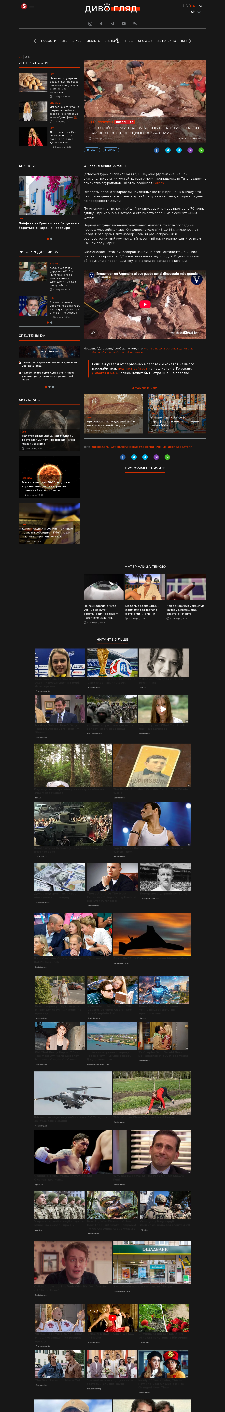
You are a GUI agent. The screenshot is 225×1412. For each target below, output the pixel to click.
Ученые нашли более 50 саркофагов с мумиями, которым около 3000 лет (175, 421)
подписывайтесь (132, 368)
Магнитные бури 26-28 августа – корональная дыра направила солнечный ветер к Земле (46, 489)
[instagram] (90, 23)
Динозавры (101, 447)
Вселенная (124, 122)
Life (64, 41)
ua (185, 6)
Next (189, 41)
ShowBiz (145, 41)
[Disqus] (145, 520)
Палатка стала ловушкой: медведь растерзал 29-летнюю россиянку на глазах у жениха (48, 443)
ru (193, 6)
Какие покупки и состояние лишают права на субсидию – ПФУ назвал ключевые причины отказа (48, 536)
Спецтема (105, 122)
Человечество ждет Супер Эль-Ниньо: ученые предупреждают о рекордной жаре (48, 380)
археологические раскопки (132, 447)
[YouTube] (124, 23)
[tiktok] (101, 23)
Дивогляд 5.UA (105, 373)
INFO (184, 41)
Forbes (158, 183)
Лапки (110, 41)
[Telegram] (112, 23)
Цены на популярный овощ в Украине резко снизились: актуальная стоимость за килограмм (64, 85)
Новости (48, 41)
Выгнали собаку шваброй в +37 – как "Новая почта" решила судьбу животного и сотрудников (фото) (64, 309)
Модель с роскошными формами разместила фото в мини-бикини (142, 609)
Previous (35, 41)
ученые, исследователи (173, 447)
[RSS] (135, 23)
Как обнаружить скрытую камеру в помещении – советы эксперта (186, 609)
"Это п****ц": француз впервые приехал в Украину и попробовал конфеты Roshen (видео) (48, 228)
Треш (128, 41)
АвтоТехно (166, 41)
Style (77, 41)
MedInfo (93, 41)
